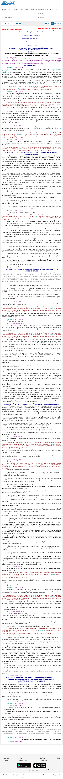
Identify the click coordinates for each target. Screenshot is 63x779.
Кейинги (9, 284)
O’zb (55, 23)
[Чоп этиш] (19, 23)
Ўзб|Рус (59, 23)
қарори (19, 88)
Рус (49, 23)
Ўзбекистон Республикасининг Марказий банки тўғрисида (31, 70)
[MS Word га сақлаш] (17, 23)
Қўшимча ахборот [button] (7, 17)
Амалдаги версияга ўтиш (53, 30)
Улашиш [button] (42, 17)
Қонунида (57, 128)
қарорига (43, 62)
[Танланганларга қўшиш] (2, 23)
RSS (58, 758)
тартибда (28, 84)
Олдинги (9, 67)
